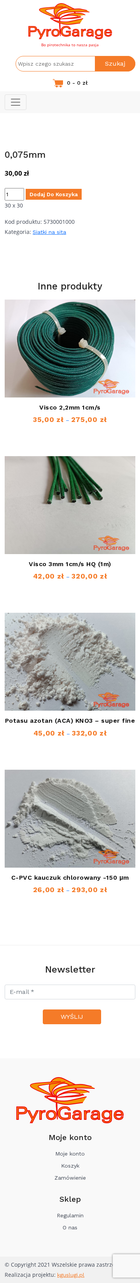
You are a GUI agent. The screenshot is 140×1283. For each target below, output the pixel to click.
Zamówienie (70, 1178)
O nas (70, 1227)
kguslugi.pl (70, 1275)
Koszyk (70, 1166)
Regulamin (70, 1215)
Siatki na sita (49, 232)
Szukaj (115, 63)
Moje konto (70, 1154)
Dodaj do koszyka (54, 194)
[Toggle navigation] (15, 102)
